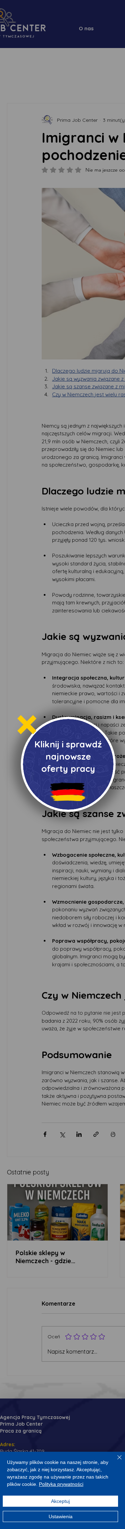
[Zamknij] (115, 1461)
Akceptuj (60, 1501)
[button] (27, 724)
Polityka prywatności (61, 1484)
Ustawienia (61, 1516)
